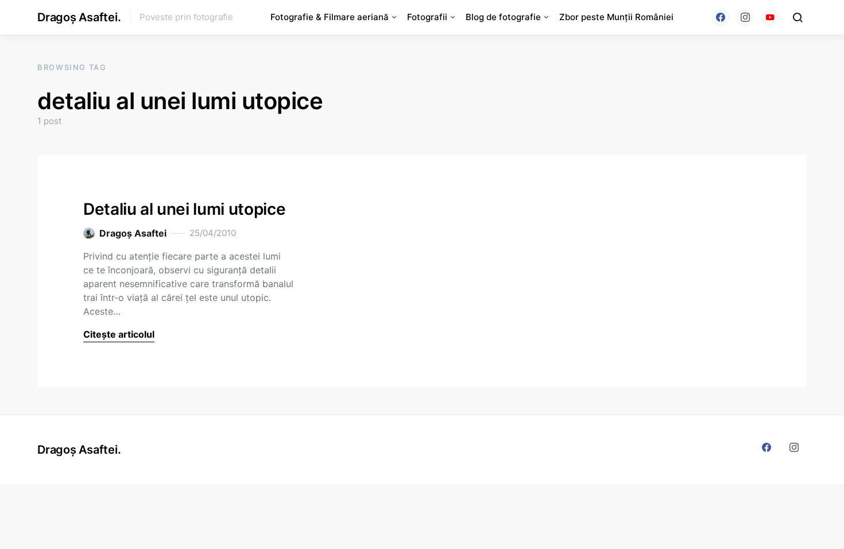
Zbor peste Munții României (616, 16)
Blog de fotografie (503, 16)
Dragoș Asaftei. (79, 17)
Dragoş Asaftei (133, 233)
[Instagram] (745, 17)
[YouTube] (770, 17)
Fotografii (427, 16)
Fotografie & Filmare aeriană (329, 16)
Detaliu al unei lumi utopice (184, 209)
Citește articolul (118, 334)
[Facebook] (720, 17)
